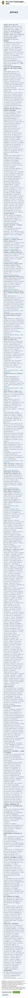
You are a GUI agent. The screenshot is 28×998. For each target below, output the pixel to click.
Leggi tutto (14, 986)
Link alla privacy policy (11, 223)
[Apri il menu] (25, 3)
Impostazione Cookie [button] (7, 992)
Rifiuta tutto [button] (5, 994)
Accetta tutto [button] (16, 992)
